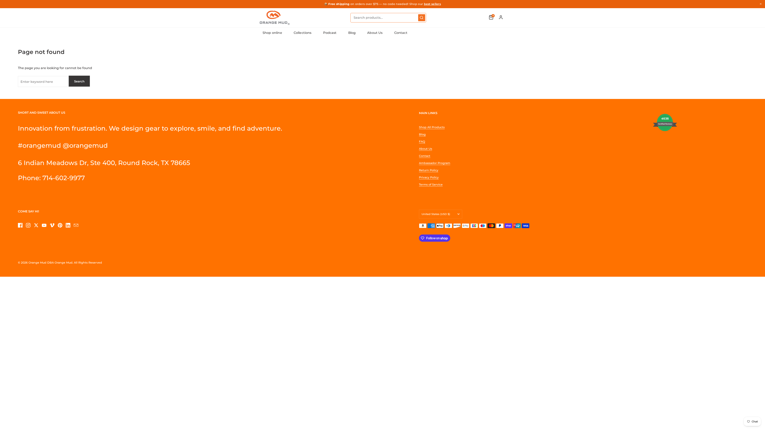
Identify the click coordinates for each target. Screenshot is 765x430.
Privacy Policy (429, 177)
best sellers (432, 4)
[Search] (421, 17)
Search (79, 81)
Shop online (272, 33)
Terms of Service (431, 184)
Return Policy (428, 170)
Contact (400, 33)
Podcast (330, 33)
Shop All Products (432, 127)
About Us (374, 33)
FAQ (422, 141)
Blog (352, 33)
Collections (303, 33)
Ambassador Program (434, 163)
